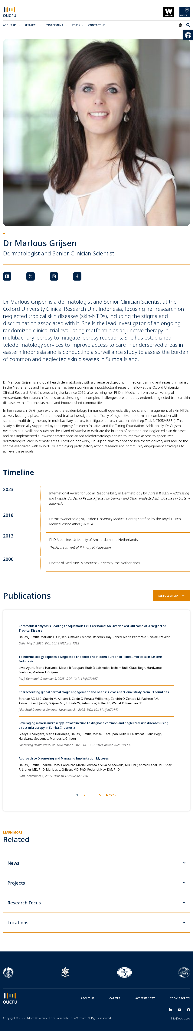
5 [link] (100, 795)
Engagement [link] (54, 25)
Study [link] (75, 25)
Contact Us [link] (96, 25)
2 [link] (84, 795)
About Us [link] (9, 25)
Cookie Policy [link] (180, 998)
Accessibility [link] (145, 998)
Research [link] (31, 25)
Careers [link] (114, 998)
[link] (188, 35)
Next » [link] (111, 795)
